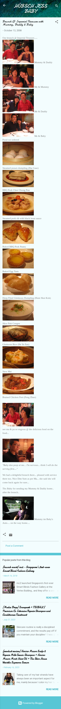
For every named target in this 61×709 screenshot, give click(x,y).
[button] (56, 22)
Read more (52, 597)
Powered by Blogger (32, 703)
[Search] (56, 6)
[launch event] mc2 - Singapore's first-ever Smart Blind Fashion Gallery (26, 569)
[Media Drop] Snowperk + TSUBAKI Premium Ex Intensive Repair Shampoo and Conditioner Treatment (26, 611)
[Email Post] (11, 536)
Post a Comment (14, 545)
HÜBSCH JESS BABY (30, 9)
